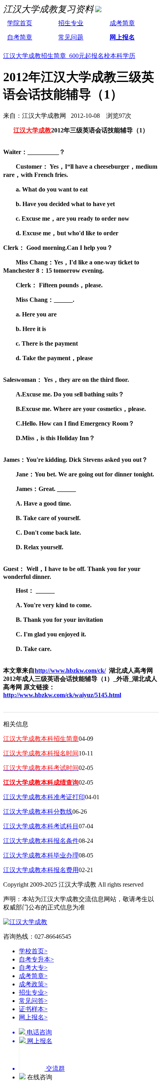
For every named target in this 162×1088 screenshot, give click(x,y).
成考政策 (33, 984)
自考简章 (19, 37)
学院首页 (19, 23)
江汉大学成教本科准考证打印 (44, 797)
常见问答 (33, 1000)
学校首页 (33, 951)
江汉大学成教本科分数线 (37, 811)
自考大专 (33, 967)
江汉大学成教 (32, 130)
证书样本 (33, 1009)
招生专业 (70, 23)
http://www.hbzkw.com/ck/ (70, 670)
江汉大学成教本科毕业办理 (41, 855)
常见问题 (70, 37)
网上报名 (122, 37)
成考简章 (122, 23)
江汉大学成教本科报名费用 (41, 870)
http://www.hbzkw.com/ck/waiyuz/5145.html (62, 695)
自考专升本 (36, 959)
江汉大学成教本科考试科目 (41, 826)
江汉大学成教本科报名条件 (41, 840)
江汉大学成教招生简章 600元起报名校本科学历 (69, 55)
